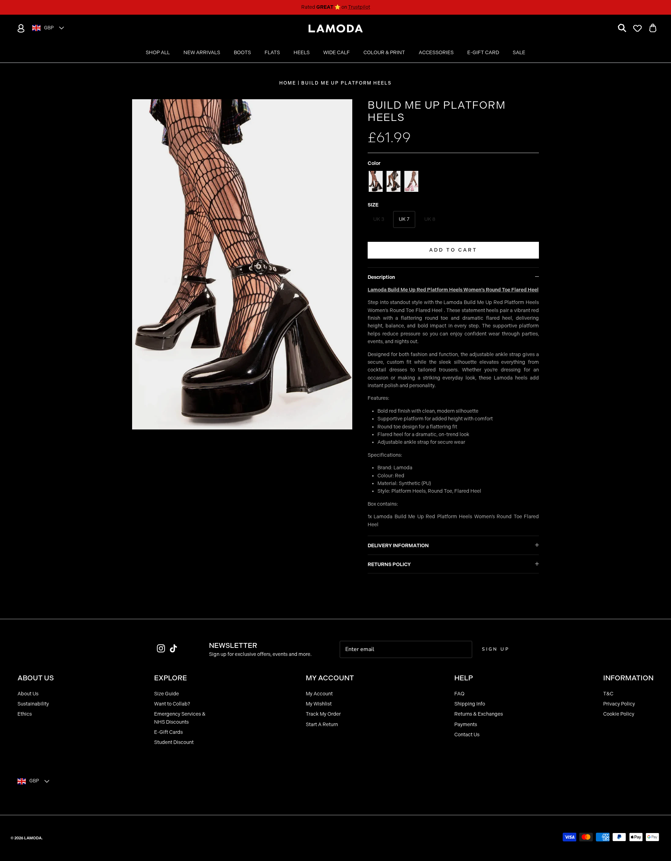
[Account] (19, 28)
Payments (465, 725)
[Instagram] (161, 648)
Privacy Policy (619, 704)
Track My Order (323, 714)
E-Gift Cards (168, 732)
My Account (319, 694)
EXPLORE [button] (170, 678)
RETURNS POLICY (389, 564)
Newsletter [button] (233, 645)
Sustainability (33, 704)
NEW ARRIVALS (201, 53)
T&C (608, 694)
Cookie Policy (618, 714)
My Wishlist (319, 704)
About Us (27, 694)
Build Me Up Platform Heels (346, 83)
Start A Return (322, 725)
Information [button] (628, 678)
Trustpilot (359, 7)
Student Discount (174, 742)
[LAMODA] (336, 28)
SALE (519, 53)
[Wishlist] (637, 28)
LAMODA (33, 838)
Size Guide (166, 694)
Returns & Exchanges (478, 714)
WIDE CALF (336, 53)
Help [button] (463, 678)
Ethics (24, 714)
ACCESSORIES (436, 53)
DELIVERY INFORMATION (398, 546)
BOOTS (242, 53)
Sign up (495, 649)
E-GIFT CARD (483, 53)
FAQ (459, 694)
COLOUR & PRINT (384, 53)
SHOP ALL (158, 53)
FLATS (272, 53)
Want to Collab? (172, 704)
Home (287, 83)
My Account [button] (330, 678)
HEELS (302, 53)
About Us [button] (35, 678)
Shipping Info (469, 704)
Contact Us (466, 735)
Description (381, 277)
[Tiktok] (173, 648)
